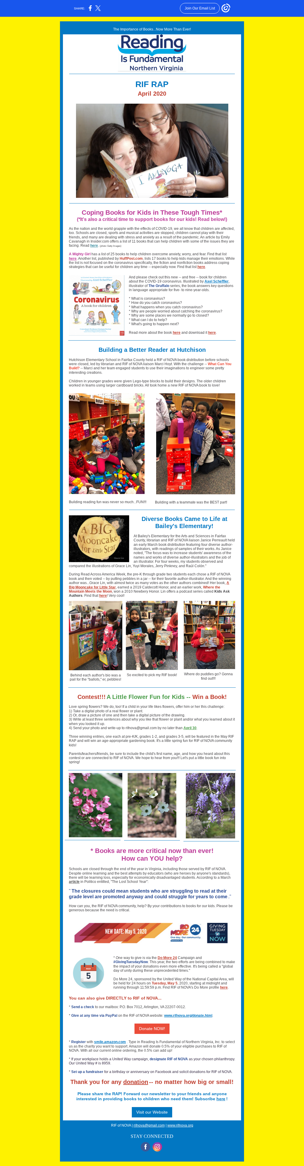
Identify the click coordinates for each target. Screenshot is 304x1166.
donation (135, 1082)
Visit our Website (152, 1112)
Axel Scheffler (217, 281)
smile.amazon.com (110, 1042)
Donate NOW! (152, 1028)
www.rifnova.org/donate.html (188, 1015)
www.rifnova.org (180, 1125)
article (74, 882)
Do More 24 (167, 958)
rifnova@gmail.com (149, 1125)
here (94, 245)
